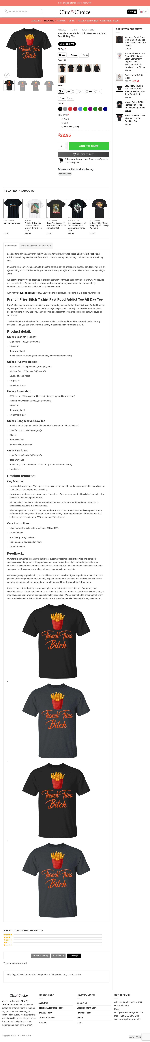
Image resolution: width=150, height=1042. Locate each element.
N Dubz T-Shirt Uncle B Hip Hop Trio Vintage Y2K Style (99, 225)
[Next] (50, 53)
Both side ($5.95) (71, 126)
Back (66, 123)
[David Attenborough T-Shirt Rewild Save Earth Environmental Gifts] (77, 208)
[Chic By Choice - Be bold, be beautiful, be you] (75, 11)
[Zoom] (6, 75)
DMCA (80, 1018)
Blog (116, 21)
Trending (49, 21)
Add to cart (89, 146)
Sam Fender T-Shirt (12, 223)
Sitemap (43, 1022)
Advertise (105, 21)
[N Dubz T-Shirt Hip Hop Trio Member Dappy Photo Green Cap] (34, 208)
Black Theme (88, 30)
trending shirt (65, 174)
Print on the (63, 115)
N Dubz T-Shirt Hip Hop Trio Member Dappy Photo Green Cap (33, 226)
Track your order (88, 21)
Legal (79, 1022)
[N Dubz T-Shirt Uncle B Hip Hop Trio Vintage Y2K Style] (99, 208)
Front (66, 119)
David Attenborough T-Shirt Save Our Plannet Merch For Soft (56, 225)
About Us (43, 1003)
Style (61, 60)
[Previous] (7, 53)
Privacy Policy (45, 1013)
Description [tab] (11, 246)
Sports (61, 21)
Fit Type (62, 49)
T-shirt (73, 30)
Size (60, 85)
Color (61, 103)
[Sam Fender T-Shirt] (13, 208)
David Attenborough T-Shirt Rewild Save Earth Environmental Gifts (77, 226)
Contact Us (82, 1003)
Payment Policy (84, 1013)
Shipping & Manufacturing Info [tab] (36, 246)
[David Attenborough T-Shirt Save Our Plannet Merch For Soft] (56, 208)
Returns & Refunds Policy (51, 1008)
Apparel (36, 21)
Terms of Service (47, 1018)
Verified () (59, 956)
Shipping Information (86, 1008)
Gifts (72, 21)
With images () (41, 956)
